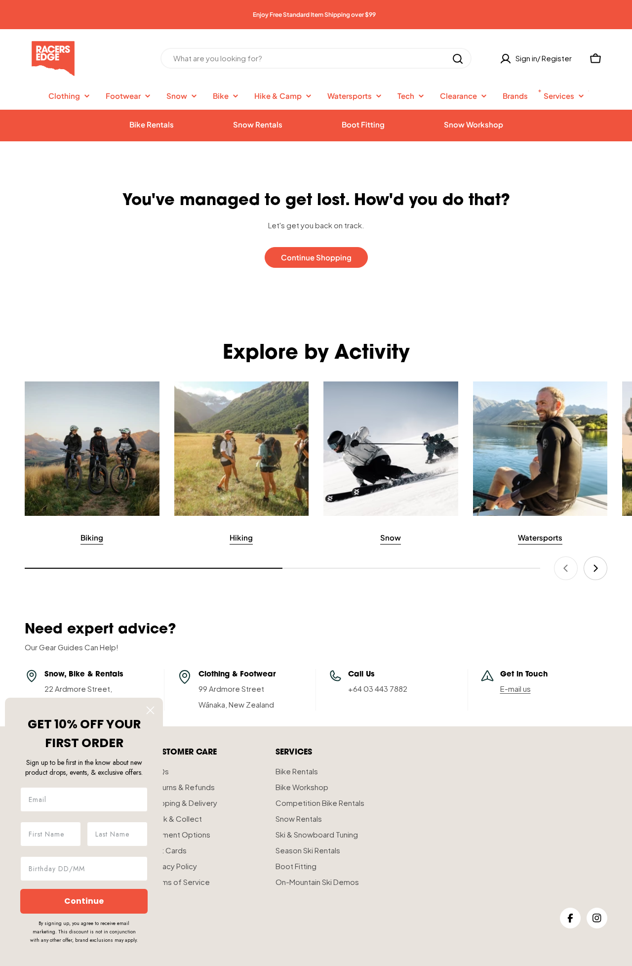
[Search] (458, 59)
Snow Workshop (473, 124)
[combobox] (316, 58)
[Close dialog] (150, 710)
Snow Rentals (257, 124)
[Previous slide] (566, 568)
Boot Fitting (363, 124)
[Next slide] (595, 568)
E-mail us (515, 688)
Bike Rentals (151, 124)
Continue (84, 901)
